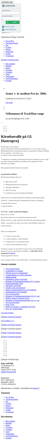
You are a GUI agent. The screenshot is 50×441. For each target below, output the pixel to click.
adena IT (36, 388)
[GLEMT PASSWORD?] (3, 30)
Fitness (8, 49)
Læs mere (9, 103)
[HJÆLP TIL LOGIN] (3, 27)
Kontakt (9, 81)
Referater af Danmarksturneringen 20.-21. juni (23, 296)
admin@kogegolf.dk (8, 372)
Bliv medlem (10, 64)
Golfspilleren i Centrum (14, 271)
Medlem (9, 66)
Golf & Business (12, 79)
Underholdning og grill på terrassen (19, 275)
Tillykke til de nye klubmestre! (17, 273)
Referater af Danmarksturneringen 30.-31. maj (22, 300)
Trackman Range (12, 43)
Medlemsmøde (11, 277)
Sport (8, 74)
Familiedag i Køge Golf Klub (16, 279)
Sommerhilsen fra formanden (16, 292)
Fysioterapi (10, 56)
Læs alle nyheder (7, 313)
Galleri (8, 54)
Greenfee (9, 70)
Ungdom (9, 72)
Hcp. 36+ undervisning (14, 309)
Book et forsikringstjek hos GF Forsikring (21, 290)
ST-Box (8, 47)
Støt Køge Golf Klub (13, 286)
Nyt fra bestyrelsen (12, 269)
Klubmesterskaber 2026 (14, 284)
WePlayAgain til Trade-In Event (17, 298)
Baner (8, 68)
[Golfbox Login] (7, 2)
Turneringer (10, 76)
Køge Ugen (10, 305)
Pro (7, 45)
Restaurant (9, 52)
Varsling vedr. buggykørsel (15, 288)
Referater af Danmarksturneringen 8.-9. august (23, 281)
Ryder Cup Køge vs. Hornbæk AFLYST (20, 307)
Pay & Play (10, 41)
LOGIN (14, 22)
